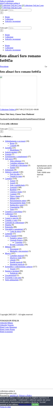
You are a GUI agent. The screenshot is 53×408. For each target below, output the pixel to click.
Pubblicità (14, 273)
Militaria (8, 247)
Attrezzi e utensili (11, 172)
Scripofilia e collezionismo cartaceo (18, 267)
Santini (12, 168)
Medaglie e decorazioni (19, 251)
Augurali (13, 187)
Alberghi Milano (6, 323)
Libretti (13, 260)
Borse (12, 143)
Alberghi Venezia (7, 325)
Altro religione (15, 161)
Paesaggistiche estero (18, 201)
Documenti (14, 249)
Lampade (8, 234)
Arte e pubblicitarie (17, 185)
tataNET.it (14, 395)
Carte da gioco (15, 231)
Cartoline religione (17, 163)
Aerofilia (8, 148)
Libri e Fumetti (11, 236)
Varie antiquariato (12, 280)
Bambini (13, 190)
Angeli (12, 183)
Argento (8, 154)
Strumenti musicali (17, 264)
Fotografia (9, 227)
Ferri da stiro (15, 174)
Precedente (4, 66)
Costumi (13, 194)
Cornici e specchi (11, 218)
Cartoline (8, 179)
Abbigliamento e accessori (15, 141)
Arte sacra (9, 159)
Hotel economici (6, 332)
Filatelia (8, 225)
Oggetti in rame (16, 176)
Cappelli (13, 146)
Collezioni (9, 214)
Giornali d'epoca (16, 240)
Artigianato (9, 170)
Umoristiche (14, 207)
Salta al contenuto (7, 1)
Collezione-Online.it (8, 109)
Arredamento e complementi (16, 157)
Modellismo (14, 150)
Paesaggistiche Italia (18, 203)
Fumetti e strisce (16, 238)
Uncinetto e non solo (13, 278)
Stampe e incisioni (12, 271)
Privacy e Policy (25, 395)
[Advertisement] (18, 298)
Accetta (35, 404)
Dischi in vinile (16, 258)
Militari (13, 198)
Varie (12, 209)
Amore (12, 181)
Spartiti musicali (16, 262)
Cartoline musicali (17, 256)
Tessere (13, 269)
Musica (8, 253)
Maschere (13, 216)
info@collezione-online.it (10, 3)
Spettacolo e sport (17, 205)
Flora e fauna (15, 196)
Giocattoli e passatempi (14, 229)
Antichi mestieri (11, 152)
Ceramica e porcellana (13, 212)
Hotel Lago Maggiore (8, 327)
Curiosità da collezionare (14, 223)
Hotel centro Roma (7, 329)
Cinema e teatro (16, 192)
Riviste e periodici (17, 245)
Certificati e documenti (18, 165)
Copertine (18, 242)
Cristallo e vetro (11, 220)
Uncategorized (10, 275)
